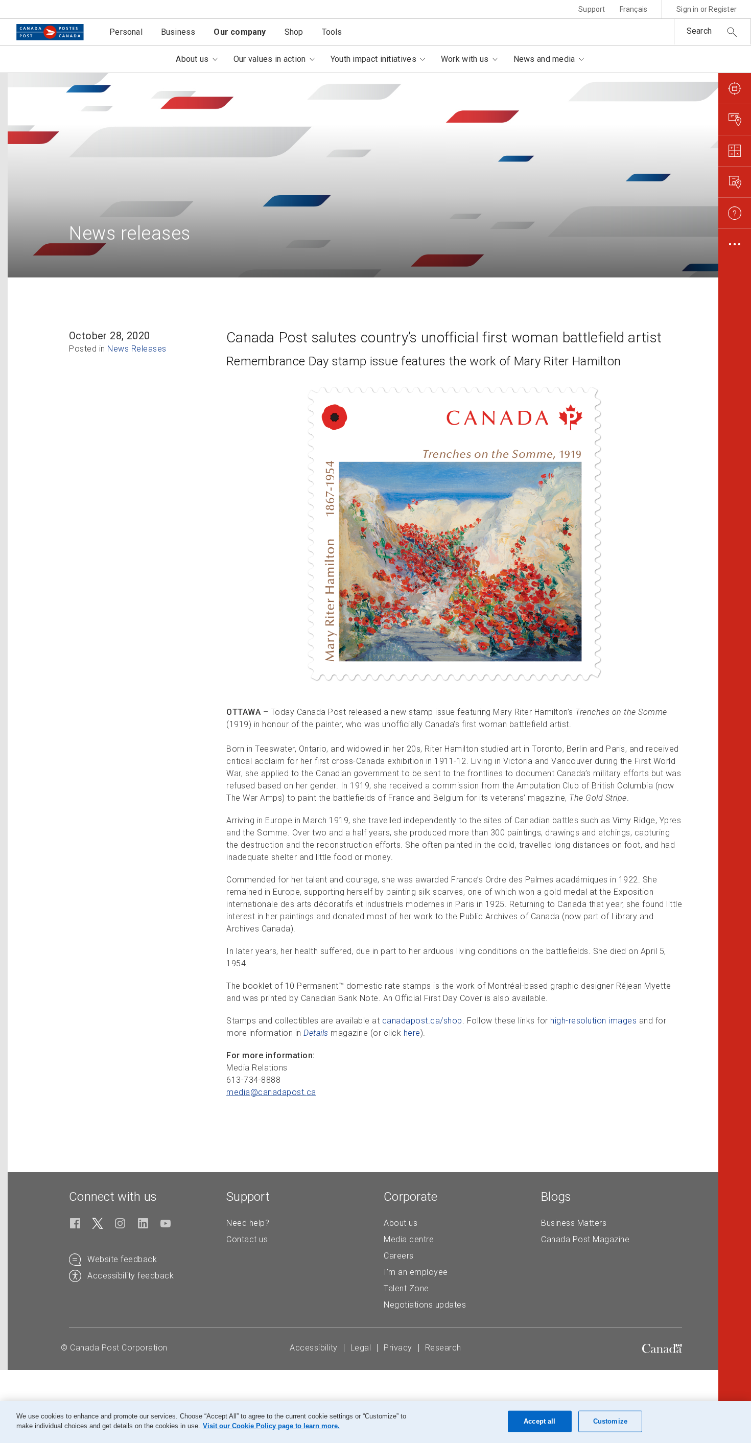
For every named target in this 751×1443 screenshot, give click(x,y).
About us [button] (192, 59)
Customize (610, 1421)
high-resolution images (593, 1021)
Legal (360, 1348)
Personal (126, 32)
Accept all (539, 1421)
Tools (332, 32)
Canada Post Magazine (585, 1239)
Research (443, 1348)
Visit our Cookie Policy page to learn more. (271, 1426)
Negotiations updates (425, 1305)
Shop (294, 32)
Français (634, 9)
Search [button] (699, 31)
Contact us (247, 1239)
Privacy (398, 1348)
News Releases (137, 349)
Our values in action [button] (269, 59)
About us (400, 1223)
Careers (399, 1256)
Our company (240, 32)
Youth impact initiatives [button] (373, 59)
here (412, 1033)
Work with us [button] (465, 59)
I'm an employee (416, 1272)
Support (591, 9)
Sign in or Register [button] (706, 9)
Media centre (409, 1239)
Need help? (247, 1223)
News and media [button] (544, 59)
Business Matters (573, 1223)
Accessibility (314, 1348)
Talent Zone (406, 1288)
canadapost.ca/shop (422, 1021)
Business (178, 32)
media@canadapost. (271, 1092)
